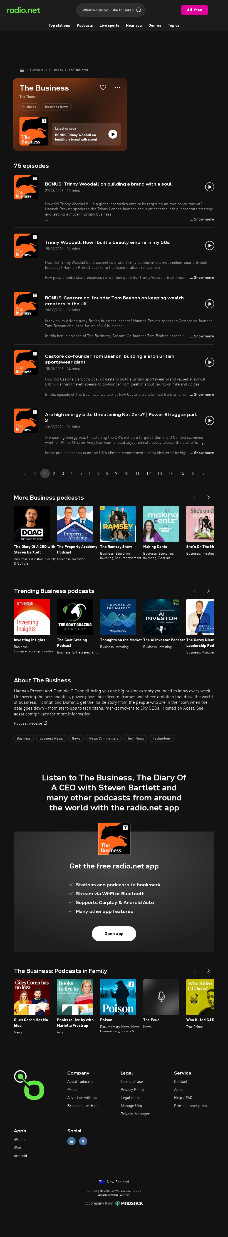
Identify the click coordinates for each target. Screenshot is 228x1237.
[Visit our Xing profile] (83, 1141)
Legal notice (131, 1098)
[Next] (208, 495)
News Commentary (103, 738)
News (76, 738)
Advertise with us (82, 1098)
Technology (162, 738)
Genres (154, 25)
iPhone (20, 1140)
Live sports (109, 25)
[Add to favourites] (103, 87)
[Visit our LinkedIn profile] (71, 1141)
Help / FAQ (183, 1098)
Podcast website (28, 723)
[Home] (22, 70)
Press (72, 1090)
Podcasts (85, 25)
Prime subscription (190, 1106)
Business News (56, 107)
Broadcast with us (82, 1106)
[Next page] (193, 473)
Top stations (59, 25)
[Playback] (112, 134)
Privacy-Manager (135, 1114)
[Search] (138, 10)
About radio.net (80, 1082)
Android (20, 1156)
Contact (180, 1082)
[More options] (117, 87)
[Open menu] (218, 10)
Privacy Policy (132, 1090)
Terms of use (132, 1082)
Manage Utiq (131, 1106)
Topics (173, 25)
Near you (134, 25)
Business (29, 107)
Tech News (135, 738)
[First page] (23, 473)
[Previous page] (35, 473)
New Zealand (117, 1182)
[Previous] (194, 495)
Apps (178, 1090)
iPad (17, 1148)
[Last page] (204, 473)
